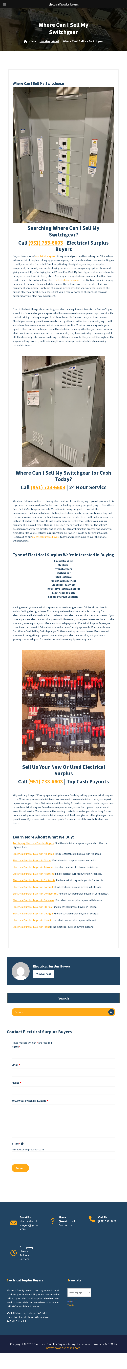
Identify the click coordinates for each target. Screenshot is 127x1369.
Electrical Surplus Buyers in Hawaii (32, 920)
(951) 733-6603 (45, 242)
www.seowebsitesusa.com (63, 1348)
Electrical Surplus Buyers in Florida (32, 906)
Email (16, 1064)
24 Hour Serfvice (24, 1257)
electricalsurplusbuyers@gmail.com (29, 1225)
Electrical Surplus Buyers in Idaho (31, 926)
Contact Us (66, 1225)
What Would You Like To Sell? (30, 1100)
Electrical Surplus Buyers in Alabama (33, 853)
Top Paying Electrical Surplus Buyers (33, 843)
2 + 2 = (16, 1143)
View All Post (43, 973)
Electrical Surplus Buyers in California (34, 880)
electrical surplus (45, 256)
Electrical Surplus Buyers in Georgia (33, 913)
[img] (22, 1143)
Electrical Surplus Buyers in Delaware (33, 900)
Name (16, 1046)
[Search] (111, 1012)
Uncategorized (49, 41)
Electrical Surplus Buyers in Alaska (32, 860)
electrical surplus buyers (46, 536)
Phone (16, 1082)
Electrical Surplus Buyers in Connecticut (35, 893)
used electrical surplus (66, 280)
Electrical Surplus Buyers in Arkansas (33, 873)
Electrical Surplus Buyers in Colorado (33, 887)
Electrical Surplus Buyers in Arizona (33, 867)
